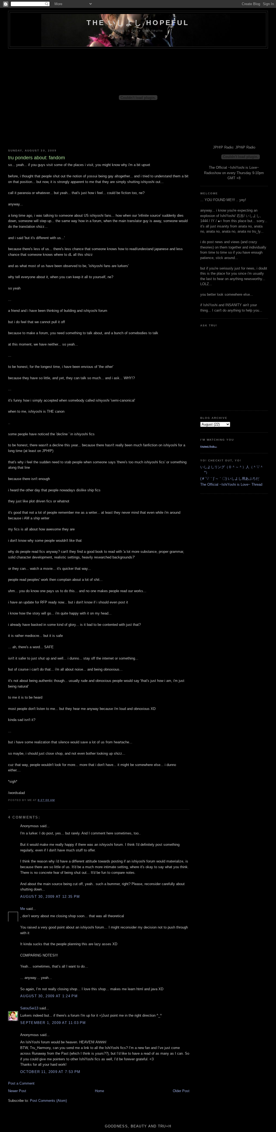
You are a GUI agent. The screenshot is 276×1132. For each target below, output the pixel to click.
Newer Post (17, 1091)
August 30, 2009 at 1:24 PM (49, 996)
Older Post (181, 1091)
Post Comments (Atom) (48, 1101)
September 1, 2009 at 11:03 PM (53, 1023)
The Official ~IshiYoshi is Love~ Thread (231, 484)
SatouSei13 (29, 1008)
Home (99, 1091)
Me (22, 909)
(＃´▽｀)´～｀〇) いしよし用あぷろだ (229, 479)
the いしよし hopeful (138, 23)
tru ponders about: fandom (36, 157)
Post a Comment (21, 1083)
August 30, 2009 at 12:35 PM (50, 897)
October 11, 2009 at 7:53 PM (50, 1072)
